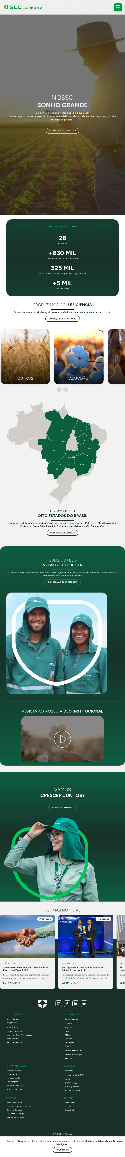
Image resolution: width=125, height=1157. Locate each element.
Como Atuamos (71, 1019)
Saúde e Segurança (15, 1085)
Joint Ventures (13, 1039)
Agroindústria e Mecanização (19, 1035)
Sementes (69, 1042)
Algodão (68, 1027)
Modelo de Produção (73, 1055)
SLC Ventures (71, 1083)
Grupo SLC (69, 1110)
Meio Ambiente (13, 1078)
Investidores (70, 1102)
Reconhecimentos (14, 1042)
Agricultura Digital (72, 1090)
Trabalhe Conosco (62, 807)
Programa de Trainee (15, 1117)
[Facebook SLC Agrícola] (67, 1003)
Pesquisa (68, 1058)
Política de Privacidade (98, 1141)
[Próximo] (65, 389)
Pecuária (68, 1039)
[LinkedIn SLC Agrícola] (75, 1003)
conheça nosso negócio (62, 319)
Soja (67, 1031)
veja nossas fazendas (62, 533)
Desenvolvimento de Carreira (19, 1106)
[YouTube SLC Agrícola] (84, 1003)
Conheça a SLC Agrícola (62, 130)
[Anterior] (59, 389)
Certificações (12, 1082)
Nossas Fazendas (14, 1031)
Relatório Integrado (15, 1089)
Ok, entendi (62, 1150)
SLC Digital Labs (72, 1087)
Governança (12, 1074)
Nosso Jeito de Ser (14, 1102)
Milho (67, 1035)
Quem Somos (13, 1019)
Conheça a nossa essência (62, 582)
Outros (68, 1046)
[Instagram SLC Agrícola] (59, 1003)
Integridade (12, 1023)
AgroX (67, 1079)
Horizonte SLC (71, 1071)
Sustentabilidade (14, 1071)
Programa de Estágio (15, 1114)
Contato (68, 1106)
